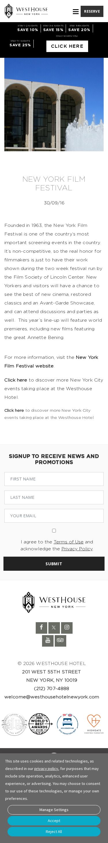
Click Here (67, 46)
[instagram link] (67, 628)
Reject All (54, 831)
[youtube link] (48, 641)
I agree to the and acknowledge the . (56, 545)
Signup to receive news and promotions (54, 459)
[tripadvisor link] (60, 641)
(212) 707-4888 (51, 688)
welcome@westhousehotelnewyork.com (51, 697)
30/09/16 (54, 203)
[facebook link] (41, 628)
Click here (15, 380)
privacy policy (46, 768)
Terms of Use (69, 542)
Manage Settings (54, 809)
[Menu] (75, 11)
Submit (54, 563)
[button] (92, 11)
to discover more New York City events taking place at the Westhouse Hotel (49, 414)
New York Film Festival (54, 184)
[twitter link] (54, 628)
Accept (54, 820)
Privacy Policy (76, 549)
